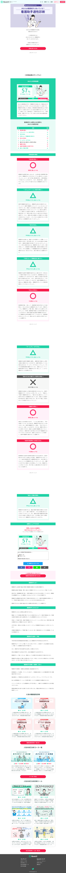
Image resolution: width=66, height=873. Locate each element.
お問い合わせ (39, 862)
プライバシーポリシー (41, 861)
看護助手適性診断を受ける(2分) (33, 576)
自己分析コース (24, 862)
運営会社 (38, 864)
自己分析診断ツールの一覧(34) (33, 850)
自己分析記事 (23, 866)
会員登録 (63, 2)
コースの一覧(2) (33, 776)
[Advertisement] (33, 63)
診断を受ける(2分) (33, 48)
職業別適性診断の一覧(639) (33, 742)
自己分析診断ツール (25, 864)
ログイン (56, 2)
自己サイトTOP (24, 861)
